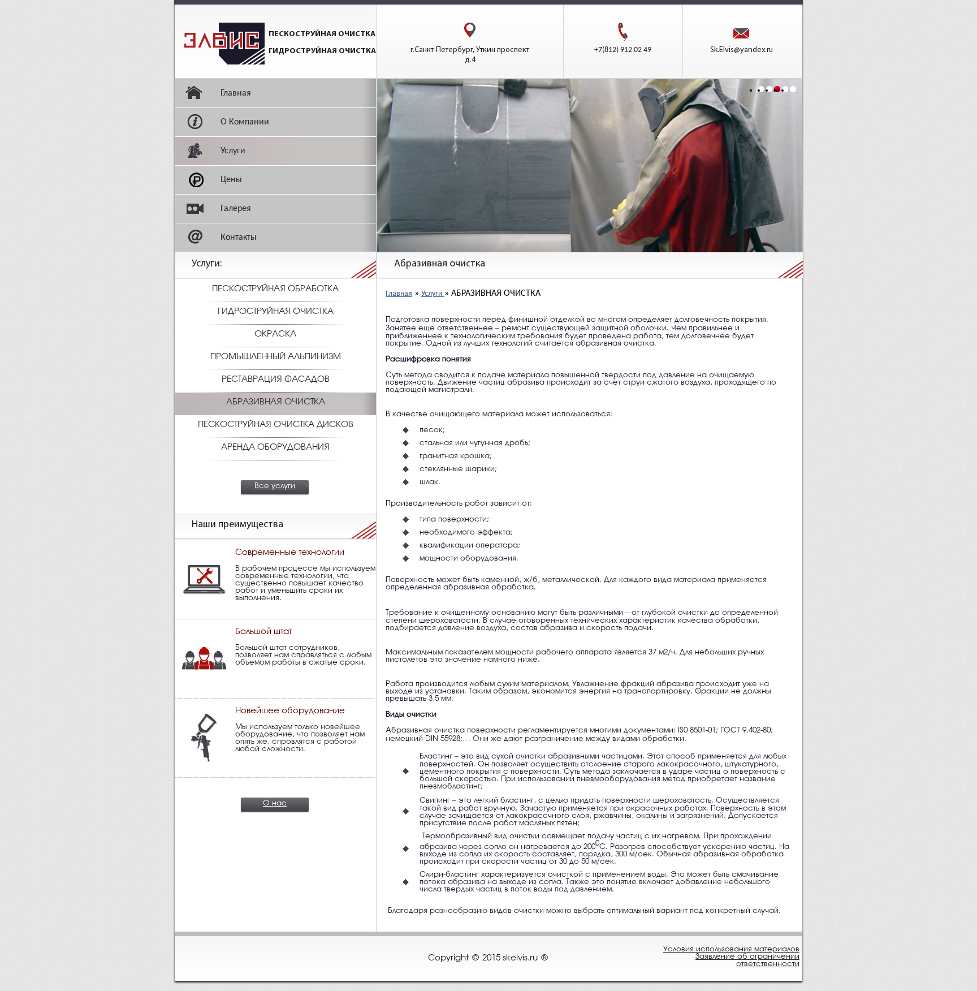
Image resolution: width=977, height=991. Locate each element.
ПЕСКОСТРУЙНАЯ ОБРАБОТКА (275, 289)
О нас (275, 803)
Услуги (432, 294)
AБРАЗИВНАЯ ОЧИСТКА (275, 402)
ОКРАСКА (275, 334)
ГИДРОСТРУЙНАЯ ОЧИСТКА (276, 312)
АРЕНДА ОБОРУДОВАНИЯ (275, 447)
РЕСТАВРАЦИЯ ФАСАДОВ (276, 380)
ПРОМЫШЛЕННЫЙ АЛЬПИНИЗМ (275, 357)
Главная (399, 294)
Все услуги (274, 486)
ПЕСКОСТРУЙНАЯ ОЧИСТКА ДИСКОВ (275, 425)
